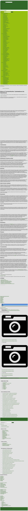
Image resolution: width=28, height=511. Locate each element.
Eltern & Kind (3, 8)
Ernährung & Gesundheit (6, 36)
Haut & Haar (4, 65)
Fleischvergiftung (2, 486)
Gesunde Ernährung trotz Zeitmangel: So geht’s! (8, 399)
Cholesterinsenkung (20, 269)
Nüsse (7, 308)
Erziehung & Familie (5, 78)
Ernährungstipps (5, 37)
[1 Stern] (1, 94)
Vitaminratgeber (2, 500)
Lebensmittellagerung (3, 493)
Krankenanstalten (4, 435)
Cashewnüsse (5, 382)
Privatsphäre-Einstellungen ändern (6, 505)
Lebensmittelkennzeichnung (4, 492)
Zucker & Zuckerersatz (6, 53)
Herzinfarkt (12, 155)
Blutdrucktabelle (5, 17)
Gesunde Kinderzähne (6, 77)
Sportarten (4, 68)
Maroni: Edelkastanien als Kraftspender (7, 375)
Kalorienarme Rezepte (3, 490)
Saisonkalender (5, 50)
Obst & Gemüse (5, 48)
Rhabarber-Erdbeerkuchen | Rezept (7, 473)
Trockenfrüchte (2, 302)
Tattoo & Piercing (5, 69)
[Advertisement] (14, 104)
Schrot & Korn (5, 51)
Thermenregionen (5, 73)
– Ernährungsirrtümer (3, 279)
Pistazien (1, 301)
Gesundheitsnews (4, 433)
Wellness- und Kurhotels (6, 75)
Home (2, 3)
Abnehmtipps (5, 34)
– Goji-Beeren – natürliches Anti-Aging (5, 282)
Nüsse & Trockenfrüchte (13, 85)
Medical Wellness (5, 72)
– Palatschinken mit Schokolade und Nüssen (6, 281)
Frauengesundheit (5, 18)
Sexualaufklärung (5, 56)
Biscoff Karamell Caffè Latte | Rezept (7, 453)
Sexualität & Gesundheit (6, 58)
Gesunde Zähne (5, 19)
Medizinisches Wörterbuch (5, 445)
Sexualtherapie (5, 61)
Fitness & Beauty (4, 7)
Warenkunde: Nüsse (3, 275)
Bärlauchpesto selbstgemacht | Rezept (7, 463)
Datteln (5, 308)
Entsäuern (1, 483)
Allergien (4, 14)
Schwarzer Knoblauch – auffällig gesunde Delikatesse (9, 394)
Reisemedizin (5, 29)
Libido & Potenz (5, 55)
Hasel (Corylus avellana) (6, 384)
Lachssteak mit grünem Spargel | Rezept (7, 458)
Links (2, 506)
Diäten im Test (2, 479)
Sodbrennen (2, 496)
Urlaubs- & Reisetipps (6, 74)
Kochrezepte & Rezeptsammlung (6, 444)
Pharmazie (4, 27)
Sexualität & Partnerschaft (5, 6)
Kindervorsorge (5, 83)
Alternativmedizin (5, 15)
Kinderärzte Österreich (6, 79)
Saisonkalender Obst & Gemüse (6, 438)
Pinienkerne (4, 386)
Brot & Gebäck (5, 35)
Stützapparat (4, 32)
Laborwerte (4, 25)
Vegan (1, 499)
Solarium (4, 67)
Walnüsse (4, 388)
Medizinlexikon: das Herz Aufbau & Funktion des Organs (9, 414)
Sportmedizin (5, 31)
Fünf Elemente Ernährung (3, 487)
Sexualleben (4, 57)
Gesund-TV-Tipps (4, 434)
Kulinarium (4, 46)
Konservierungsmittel (3, 491)
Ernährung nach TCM (3, 485)
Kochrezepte (4, 44)
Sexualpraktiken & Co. (6, 60)
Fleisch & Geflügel (5, 39)
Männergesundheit (5, 26)
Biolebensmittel (2, 478)
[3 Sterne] (7, 94)
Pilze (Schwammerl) (5, 49)
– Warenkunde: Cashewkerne (4, 280)
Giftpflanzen (4, 41)
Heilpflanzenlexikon (5, 22)
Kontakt (3, 501)
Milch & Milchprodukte (6, 47)
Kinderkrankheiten (5, 82)
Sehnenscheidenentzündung (6, 411)
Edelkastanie (2, 297)
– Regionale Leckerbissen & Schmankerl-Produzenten (7, 283)
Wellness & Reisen (4, 70)
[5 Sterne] (12, 94)
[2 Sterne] (4, 94)
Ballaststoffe (1, 477)
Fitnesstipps (4, 64)
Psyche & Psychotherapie (6, 28)
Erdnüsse (1, 298)
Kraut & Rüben (5, 45)
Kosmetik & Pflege (5, 66)
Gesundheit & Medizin (4, 13)
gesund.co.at (2, 85)
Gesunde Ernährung (4, 4)
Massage (4, 71)
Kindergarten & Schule (6, 81)
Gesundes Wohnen (5, 20)
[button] (3, 304)
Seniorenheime (4, 437)
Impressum (3, 502)
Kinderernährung (5, 80)
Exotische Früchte (5, 38)
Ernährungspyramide (3, 484)
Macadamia (1, 299)
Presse (3, 503)
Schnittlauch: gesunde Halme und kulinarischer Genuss (9, 416)
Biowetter (3, 431)
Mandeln (1, 300)
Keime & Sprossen (5, 43)
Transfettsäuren (2, 498)
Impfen (4, 23)
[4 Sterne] (9, 94)
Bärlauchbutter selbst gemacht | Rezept (7, 468)
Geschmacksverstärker (3, 489)
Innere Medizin (5, 24)
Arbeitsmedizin (5, 16)
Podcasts (3, 9)
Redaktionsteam (3, 307)
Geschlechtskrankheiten (6, 54)
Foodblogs (4, 40)
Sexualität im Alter (5, 59)
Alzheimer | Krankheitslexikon (6, 409)
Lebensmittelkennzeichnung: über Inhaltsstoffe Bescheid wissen (10, 404)
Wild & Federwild (5, 52)
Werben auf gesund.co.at (5, 504)
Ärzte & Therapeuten (5, 430)
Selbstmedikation (5, 30)
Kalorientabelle (4, 443)
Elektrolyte (1, 480)
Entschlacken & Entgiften (3, 482)
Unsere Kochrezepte (4, 5)
